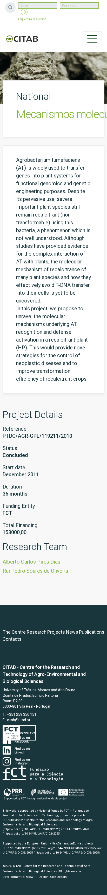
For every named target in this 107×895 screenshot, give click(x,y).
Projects (56, 632)
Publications (91, 632)
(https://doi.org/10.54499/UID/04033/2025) (31, 829)
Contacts (12, 639)
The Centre (14, 632)
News (72, 632)
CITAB (22, 38)
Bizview (28, 877)
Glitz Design (58, 877)
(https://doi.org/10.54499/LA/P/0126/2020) (32, 833)
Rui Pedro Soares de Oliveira (35, 571)
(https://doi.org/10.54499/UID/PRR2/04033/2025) (67, 852)
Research (36, 632)
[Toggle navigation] (92, 38)
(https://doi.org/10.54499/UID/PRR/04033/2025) (64, 848)
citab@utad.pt (18, 720)
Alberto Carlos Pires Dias (31, 562)
